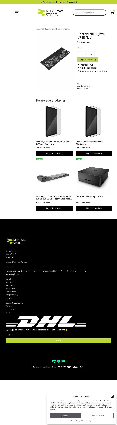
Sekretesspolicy (86, 421)
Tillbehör (44, 29)
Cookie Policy (75, 421)
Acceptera (65, 416)
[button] (112, 396)
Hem (38, 29)
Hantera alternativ (98, 416)
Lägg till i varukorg (88, 59)
